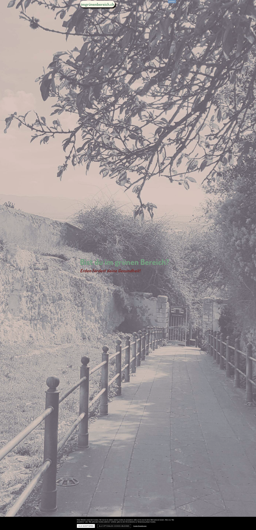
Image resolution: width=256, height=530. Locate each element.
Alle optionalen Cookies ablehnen (114, 526)
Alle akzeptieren (85, 526)
